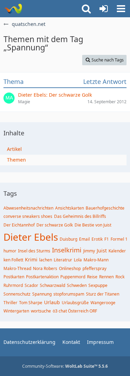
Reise (92, 277)
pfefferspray (94, 268)
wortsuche (41, 311)
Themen (16, 159)
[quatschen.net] (13, 9)
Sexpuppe (97, 285)
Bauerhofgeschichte (105, 208)
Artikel (14, 149)
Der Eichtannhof (19, 225)
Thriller (10, 303)
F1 (106, 239)
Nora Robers (45, 268)
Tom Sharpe (30, 303)
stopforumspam (68, 294)
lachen (45, 260)
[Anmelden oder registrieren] (104, 9)
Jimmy (89, 251)
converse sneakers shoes (27, 216)
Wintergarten (16, 311)
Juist (102, 250)
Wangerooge (102, 303)
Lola (78, 260)
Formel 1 (119, 239)
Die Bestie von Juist (93, 225)
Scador (31, 285)
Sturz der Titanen (102, 294)
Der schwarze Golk (54, 225)
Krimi (31, 259)
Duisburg (68, 239)
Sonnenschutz (17, 294)
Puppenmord (72, 277)
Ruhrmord (13, 285)
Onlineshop (70, 268)
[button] (121, 9)
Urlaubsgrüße (75, 303)
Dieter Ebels (30, 236)
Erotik (97, 239)
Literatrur (63, 260)
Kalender (117, 251)
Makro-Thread (17, 268)
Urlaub (52, 302)
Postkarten (13, 277)
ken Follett (13, 260)
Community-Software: (65, 366)
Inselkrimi (66, 250)
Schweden (77, 285)
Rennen (106, 277)
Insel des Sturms (34, 251)
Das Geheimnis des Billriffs (80, 216)
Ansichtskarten (69, 208)
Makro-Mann (96, 260)
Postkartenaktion (42, 277)
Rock (119, 277)
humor (9, 251)
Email (84, 239)
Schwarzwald (52, 285)
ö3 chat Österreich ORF (75, 311)
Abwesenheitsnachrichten (28, 208)
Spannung (42, 294)
